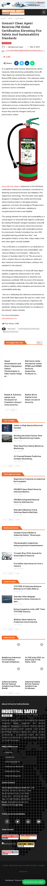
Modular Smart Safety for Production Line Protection (25, 620)
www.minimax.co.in (9, 318)
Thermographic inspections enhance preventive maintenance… (29, 544)
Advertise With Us (12, 762)
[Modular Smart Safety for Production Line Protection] (7, 622)
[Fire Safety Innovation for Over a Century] (7, 566)
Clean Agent (11, 329)
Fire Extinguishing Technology (28, 329)
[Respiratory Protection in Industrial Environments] (7, 482)
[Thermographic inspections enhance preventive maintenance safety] (7, 546)
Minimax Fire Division (10, 332)
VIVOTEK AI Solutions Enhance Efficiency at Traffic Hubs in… (27, 587)
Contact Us (9, 757)
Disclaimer (9, 880)
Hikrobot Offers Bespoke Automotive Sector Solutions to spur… (27, 599)
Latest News (7, 43)
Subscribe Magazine (13, 776)
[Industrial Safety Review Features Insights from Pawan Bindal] (12, 672)
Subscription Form (12, 771)
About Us (8, 752)
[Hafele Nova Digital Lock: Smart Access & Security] (34, 386)
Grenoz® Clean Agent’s (11, 186)
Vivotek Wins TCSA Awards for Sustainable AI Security (28, 554)
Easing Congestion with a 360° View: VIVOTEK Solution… (29, 610)
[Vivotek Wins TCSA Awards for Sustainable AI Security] (7, 556)
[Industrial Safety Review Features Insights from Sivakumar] (35, 672)
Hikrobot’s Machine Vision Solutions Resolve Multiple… (26, 511)
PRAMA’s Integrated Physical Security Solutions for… (26, 500)
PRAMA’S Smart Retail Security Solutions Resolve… (27, 490)
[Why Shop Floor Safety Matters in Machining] (7, 448)
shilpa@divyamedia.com (18, 802)
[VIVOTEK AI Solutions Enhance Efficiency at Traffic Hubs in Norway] (7, 589)
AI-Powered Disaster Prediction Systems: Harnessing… (27, 457)
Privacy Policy (20, 880)
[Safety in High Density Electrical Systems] (7, 428)
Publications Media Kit (14, 766)
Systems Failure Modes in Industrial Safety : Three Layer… (27, 534)
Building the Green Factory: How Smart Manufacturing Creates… (28, 436)
